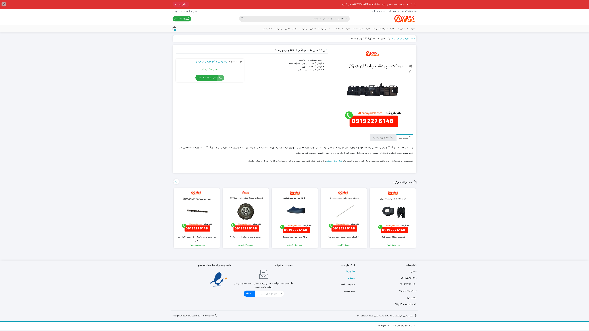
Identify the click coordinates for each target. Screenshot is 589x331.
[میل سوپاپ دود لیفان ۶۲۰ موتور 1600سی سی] (196, 211)
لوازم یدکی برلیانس (341, 28)
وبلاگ (175, 11)
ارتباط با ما (184, 11)
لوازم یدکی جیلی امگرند (271, 28)
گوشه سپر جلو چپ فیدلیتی (295, 236)
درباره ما (194, 11)
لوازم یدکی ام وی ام (385, 28)
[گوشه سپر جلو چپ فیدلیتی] (294, 211)
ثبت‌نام (249, 293)
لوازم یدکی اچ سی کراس (296, 28)
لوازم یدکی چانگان (318, 28)
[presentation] (176, 181)
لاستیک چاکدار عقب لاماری (392, 236)
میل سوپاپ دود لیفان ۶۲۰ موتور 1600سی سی (197, 238)
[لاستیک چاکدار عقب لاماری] (392, 211)
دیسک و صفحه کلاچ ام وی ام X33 (246, 236)
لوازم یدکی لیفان (407, 28)
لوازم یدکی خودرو (401, 38)
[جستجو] (242, 19)
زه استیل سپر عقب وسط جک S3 (343, 236)
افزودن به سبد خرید (206, 77)
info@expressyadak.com (384, 11)
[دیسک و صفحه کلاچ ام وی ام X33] (245, 211)
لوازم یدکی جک (363, 28)
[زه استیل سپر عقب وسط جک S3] (343, 211)
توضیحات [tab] (404, 137)
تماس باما (182, 4)
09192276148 (408, 11)
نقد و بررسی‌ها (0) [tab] (381, 137)
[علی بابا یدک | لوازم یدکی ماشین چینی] (404, 18)
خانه (413, 38)
